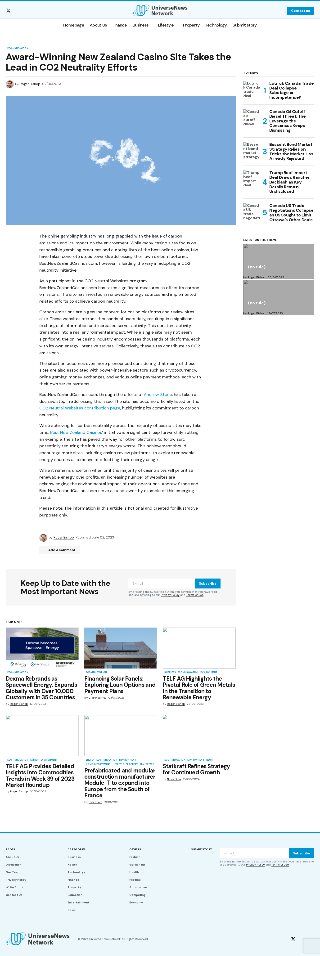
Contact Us (14, 895)
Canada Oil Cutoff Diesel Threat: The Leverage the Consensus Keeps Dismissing (287, 121)
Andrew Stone (158, 394)
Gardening (137, 864)
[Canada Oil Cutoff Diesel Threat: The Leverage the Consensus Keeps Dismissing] (251, 117)
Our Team (13, 872)
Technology (76, 872)
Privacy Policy (170, 595)
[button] (280, 10)
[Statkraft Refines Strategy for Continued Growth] (199, 735)
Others (135, 849)
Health (72, 864)
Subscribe (207, 583)
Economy (136, 902)
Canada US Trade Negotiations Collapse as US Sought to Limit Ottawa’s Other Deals (291, 212)
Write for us (14, 887)
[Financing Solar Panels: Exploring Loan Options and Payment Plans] (120, 648)
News (209, 760)
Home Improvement (98, 764)
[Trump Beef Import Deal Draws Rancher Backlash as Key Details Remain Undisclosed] (251, 179)
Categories (77, 849)
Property (132, 764)
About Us (12, 857)
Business (170, 672)
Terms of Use (194, 595)
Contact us (300, 11)
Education (75, 895)
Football (135, 880)
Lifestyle (118, 764)
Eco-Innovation (17, 48)
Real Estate (147, 764)
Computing (137, 895)
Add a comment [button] (62, 550)
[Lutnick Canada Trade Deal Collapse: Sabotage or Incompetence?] (251, 89)
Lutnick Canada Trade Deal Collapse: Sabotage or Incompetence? (291, 90)
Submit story (201, 849)
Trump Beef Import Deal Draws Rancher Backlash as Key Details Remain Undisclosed (289, 182)
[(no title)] (278, 261)
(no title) (256, 267)
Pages (10, 849)
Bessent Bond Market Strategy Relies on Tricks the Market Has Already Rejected (291, 151)
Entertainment (78, 902)
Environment (208, 672)
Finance (73, 880)
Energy (34, 760)
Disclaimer (13, 864)
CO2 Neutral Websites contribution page (79, 408)
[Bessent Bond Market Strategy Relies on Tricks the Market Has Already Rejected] (251, 150)
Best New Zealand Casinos (76, 432)
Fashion (134, 857)
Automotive (138, 887)
